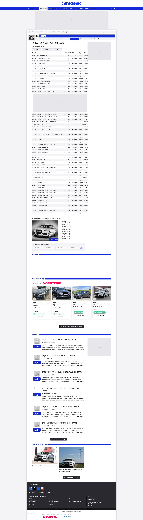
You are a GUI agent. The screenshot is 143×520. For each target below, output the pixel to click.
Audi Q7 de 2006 (66, 223)
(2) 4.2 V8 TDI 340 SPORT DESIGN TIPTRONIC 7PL (43, 213)
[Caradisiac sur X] (34, 488)
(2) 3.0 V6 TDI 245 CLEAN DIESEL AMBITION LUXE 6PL (44, 114)
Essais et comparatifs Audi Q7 (40, 444)
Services (72, 8)
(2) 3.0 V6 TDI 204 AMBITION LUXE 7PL (41, 60)
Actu (32, 8)
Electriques (51, 8)
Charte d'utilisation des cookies (94, 502)
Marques (87, 8)
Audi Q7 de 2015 (66, 238)
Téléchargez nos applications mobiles (41, 492)
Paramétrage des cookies (93, 503)
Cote (81, 38)
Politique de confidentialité (93, 501)
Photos (95, 38)
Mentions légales (91, 499)
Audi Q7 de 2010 (66, 229)
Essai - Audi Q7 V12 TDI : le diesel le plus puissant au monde (71, 470)
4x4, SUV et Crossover (54, 501)
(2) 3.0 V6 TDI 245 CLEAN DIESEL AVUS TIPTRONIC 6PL (45, 119)
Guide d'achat (43, 8)
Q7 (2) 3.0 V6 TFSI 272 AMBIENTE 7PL (58, 356)
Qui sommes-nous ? (79, 509)
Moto (81, 8)
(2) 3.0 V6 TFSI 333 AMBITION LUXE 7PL (41, 175)
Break (30, 503)
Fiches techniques (74, 38)
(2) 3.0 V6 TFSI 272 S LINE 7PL (39, 164)
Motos (69, 498)
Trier (57, 49)
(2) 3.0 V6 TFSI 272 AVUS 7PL (38, 159)
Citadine (31, 498)
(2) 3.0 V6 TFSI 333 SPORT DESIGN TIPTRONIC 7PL (44, 192)
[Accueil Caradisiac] (28, 8)
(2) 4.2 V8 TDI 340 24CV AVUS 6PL (40, 200)
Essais (36, 8)
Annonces (93, 8)
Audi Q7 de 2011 (66, 231)
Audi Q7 (43, 36)
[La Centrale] (50, 518)
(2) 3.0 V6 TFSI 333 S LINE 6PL (39, 185)
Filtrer (46, 49)
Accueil (37, 38)
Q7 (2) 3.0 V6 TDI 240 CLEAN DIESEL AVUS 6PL (62, 372)
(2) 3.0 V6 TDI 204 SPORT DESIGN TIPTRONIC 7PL (43, 76)
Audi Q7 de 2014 (66, 236)
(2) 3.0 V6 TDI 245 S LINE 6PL (38, 137)
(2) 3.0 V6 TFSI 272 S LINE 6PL (39, 162)
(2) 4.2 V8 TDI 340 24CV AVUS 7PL (40, 202)
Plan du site (90, 498)
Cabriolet (51, 500)
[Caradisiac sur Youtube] (42, 488)
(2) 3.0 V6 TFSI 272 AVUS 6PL (38, 157)
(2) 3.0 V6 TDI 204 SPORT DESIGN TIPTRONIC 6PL (43, 73)
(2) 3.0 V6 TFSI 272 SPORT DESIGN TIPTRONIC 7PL (44, 170)
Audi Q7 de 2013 (66, 234)
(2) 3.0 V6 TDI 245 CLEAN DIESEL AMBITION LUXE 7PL (44, 116)
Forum (77, 8)
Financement (84, 124)
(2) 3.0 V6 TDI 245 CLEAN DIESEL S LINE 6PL (42, 126)
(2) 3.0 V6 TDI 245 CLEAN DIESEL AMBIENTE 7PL (43, 91)
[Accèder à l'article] (44, 455)
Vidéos (99, 38)
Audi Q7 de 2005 (66, 221)
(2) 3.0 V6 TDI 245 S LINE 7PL (38, 139)
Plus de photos (54, 239)
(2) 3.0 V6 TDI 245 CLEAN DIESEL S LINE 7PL (42, 129)
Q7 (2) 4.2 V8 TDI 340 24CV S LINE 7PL (59, 339)
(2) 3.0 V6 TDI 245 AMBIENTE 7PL (39, 78)
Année (36, 49)
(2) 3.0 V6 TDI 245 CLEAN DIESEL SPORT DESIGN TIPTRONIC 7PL (47, 134)
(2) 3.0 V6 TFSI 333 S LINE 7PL (39, 187)
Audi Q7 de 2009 (66, 228)
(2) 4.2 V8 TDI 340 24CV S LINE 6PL (40, 205)
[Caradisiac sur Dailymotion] (38, 488)
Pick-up (50, 503)
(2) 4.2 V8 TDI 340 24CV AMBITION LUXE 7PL (42, 197)
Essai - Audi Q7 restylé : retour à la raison (44, 466)
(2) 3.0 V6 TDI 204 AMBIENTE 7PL (39, 55)
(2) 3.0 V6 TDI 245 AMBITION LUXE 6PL (41, 81)
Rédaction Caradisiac (68, 509)
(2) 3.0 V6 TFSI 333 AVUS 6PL (38, 180)
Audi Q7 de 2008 (66, 226)
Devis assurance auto (38, 124)
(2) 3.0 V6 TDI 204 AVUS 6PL (38, 63)
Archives (90, 496)
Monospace (31, 504)
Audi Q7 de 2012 (66, 233)
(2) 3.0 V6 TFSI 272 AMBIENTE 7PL (40, 147)
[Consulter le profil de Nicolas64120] (37, 392)
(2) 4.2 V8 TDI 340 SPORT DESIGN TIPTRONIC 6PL (43, 210)
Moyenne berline (32, 500)
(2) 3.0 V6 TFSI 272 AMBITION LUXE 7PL (41, 152)
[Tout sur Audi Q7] (31, 39)
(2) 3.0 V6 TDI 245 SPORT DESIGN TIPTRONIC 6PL (43, 142)
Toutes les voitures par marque (74, 501)
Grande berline (32, 501)
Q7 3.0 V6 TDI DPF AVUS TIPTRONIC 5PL (59, 423)
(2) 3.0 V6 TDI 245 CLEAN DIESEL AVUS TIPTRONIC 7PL (45, 121)
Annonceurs (59, 509)
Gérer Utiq (90, 505)
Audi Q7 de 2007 (66, 224)
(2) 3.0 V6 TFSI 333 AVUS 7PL (38, 182)
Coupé (50, 498)
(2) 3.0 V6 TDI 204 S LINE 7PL (38, 71)
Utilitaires (57, 8)
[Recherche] (111, 8)
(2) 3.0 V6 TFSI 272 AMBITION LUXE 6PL (41, 149)
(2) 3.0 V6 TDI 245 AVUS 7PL (38, 88)
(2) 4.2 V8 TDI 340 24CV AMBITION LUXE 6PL (42, 195)
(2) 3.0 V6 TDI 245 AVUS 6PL (38, 86)
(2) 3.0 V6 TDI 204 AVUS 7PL (38, 66)
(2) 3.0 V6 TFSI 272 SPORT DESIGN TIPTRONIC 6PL (44, 167)
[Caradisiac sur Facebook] (31, 488)
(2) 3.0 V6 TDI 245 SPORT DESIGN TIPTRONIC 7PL (43, 144)
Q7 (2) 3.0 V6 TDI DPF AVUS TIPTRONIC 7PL (60, 407)
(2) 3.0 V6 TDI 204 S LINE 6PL (38, 68)
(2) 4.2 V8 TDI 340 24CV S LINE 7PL (40, 208)
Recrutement (89, 509)
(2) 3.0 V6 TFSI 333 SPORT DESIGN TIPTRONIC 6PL (44, 190)
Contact (53, 509)
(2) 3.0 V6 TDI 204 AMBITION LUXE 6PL (41, 58)
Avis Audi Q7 (35, 335)
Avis (61, 38)
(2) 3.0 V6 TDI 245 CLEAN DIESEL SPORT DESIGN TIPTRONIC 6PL (47, 132)
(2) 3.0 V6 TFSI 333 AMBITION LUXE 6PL (41, 172)
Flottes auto (65, 8)
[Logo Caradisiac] (71, 6)
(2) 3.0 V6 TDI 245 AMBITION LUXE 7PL (41, 83)
